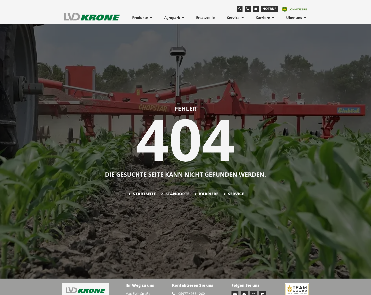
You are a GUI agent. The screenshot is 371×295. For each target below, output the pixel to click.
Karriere (263, 17)
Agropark (172, 17)
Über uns (294, 17)
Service (233, 17)
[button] (240, 9)
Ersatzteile (205, 17)
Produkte (140, 17)
